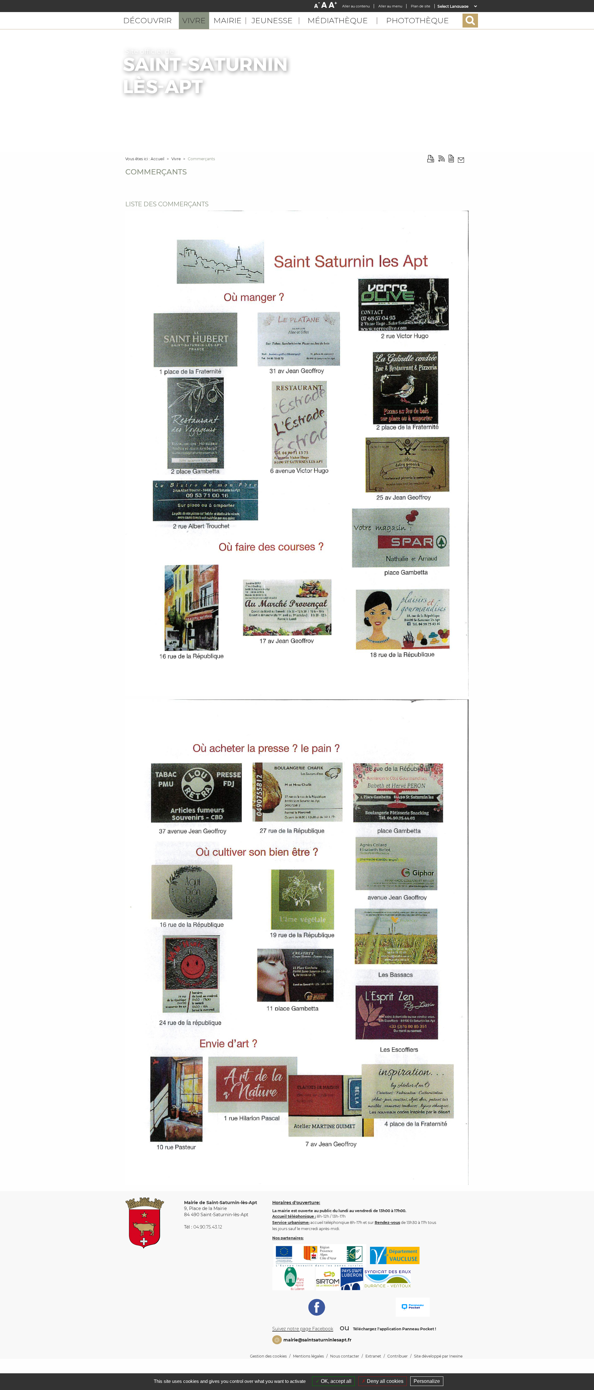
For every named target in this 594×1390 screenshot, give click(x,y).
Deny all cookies (384, 1381)
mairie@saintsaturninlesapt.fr (317, 1340)
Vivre (176, 159)
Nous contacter (344, 1356)
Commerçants (201, 159)
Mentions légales (308, 1356)
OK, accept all (335, 1381)
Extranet (373, 1356)
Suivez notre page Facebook (302, 1329)
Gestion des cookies (268, 1356)
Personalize (427, 1381)
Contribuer (397, 1356)
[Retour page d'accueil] (206, 72)
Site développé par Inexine (438, 1356)
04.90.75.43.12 (207, 1227)
